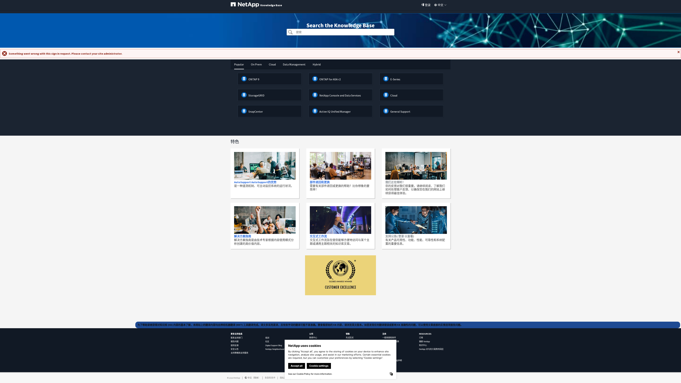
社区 (267, 341)
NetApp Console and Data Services (340, 95)
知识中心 (423, 345)
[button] (290, 32)
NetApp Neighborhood (274, 349)
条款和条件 (270, 377)
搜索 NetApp (424, 341)
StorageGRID (256, 95)
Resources (425, 334)
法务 (384, 334)
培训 (267, 338)
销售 (348, 334)
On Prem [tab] (256, 64)
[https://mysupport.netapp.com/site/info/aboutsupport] (340, 294)
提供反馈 (235, 345)
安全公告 (235, 349)
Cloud (393, 95)
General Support (400, 111)
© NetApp (233, 377)
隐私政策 (284, 377)
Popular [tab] (239, 64)
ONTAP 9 (253, 79)
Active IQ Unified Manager (335, 111)
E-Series (395, 79)
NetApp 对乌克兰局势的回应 (431, 349)
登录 (428, 5)
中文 (440, 5)
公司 (311, 334)
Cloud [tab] (272, 64)
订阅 (421, 338)
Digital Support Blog (273, 345)
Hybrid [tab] (317, 64)
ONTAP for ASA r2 (330, 79)
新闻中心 (313, 338)
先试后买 (350, 338)
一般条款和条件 (389, 338)
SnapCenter (255, 111)
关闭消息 (678, 53)
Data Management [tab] (294, 64)
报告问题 (235, 341)
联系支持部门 (236, 338)
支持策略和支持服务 (239, 353)
